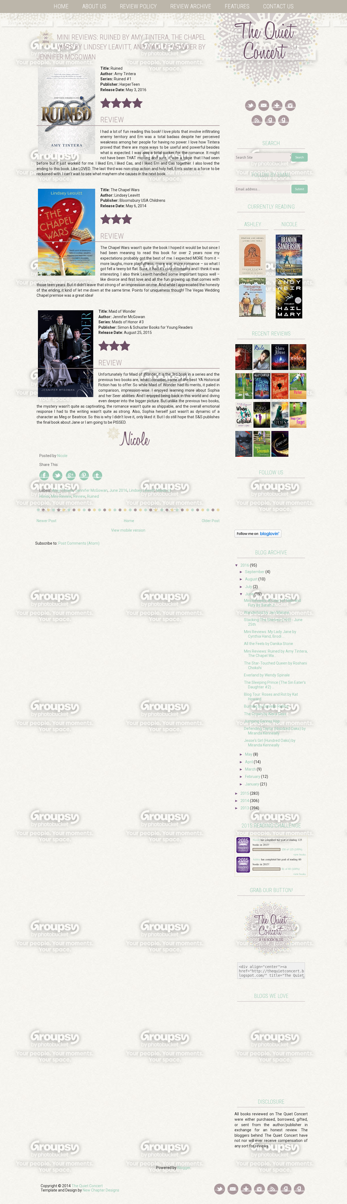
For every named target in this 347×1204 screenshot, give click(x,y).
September (255, 572)
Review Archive (190, 6)
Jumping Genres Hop (262, 721)
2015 (245, 793)
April (249, 762)
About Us (94, 6)
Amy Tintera (62, 490)
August (251, 579)
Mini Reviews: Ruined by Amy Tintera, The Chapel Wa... (276, 653)
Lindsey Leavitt (142, 490)
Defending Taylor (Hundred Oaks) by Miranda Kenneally (275, 730)
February (253, 776)
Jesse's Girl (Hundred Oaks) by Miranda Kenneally (269, 742)
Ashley (256, 859)
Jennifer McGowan (91, 490)
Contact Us (278, 6)
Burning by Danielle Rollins (266, 706)
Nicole (257, 840)
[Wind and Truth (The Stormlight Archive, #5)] (289, 274)
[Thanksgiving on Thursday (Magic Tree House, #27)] (252, 315)
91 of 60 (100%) (291, 869)
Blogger (183, 1167)
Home (61, 6)
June (250, 594)
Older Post (211, 521)
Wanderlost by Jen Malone (266, 612)
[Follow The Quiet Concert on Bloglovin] (257, 536)
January (252, 784)
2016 (245, 565)
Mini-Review (61, 496)
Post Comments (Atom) (78, 543)
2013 (245, 808)
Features (237, 6)
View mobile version (128, 530)
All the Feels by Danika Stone (268, 643)
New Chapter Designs (101, 1190)
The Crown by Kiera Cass (265, 714)
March (251, 769)
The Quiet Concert (87, 1186)
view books (299, 854)
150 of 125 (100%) (292, 849)
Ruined (93, 496)
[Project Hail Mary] (289, 317)
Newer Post (46, 521)
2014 (245, 801)
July (249, 587)
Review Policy (138, 6)
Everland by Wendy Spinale (267, 675)
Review (79, 496)
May (249, 754)
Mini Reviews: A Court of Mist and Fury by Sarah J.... (272, 602)
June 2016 (118, 490)
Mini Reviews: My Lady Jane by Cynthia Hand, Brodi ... (270, 634)
